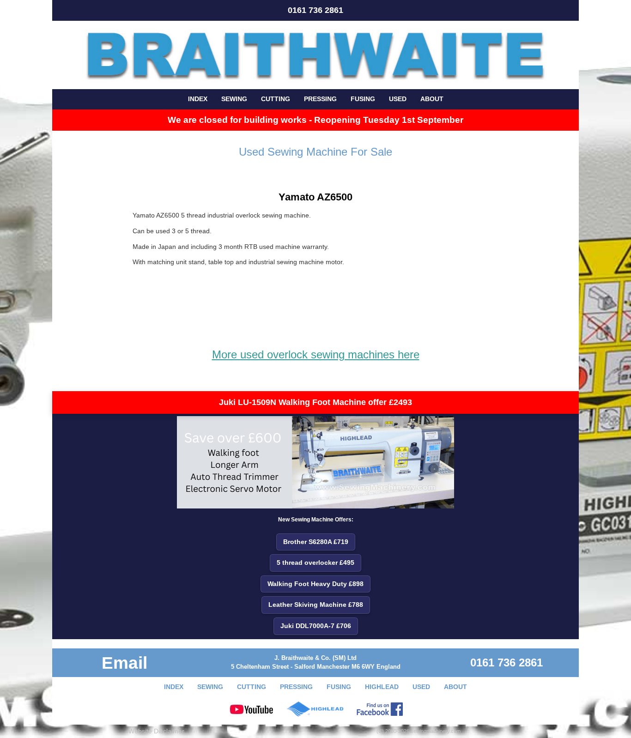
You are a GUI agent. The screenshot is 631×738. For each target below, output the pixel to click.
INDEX (197, 99)
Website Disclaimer (156, 731)
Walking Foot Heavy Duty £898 (315, 583)
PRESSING (320, 99)
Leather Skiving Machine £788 (315, 604)
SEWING (234, 99)
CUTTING (275, 99)
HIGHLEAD (382, 686)
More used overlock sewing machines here (315, 354)
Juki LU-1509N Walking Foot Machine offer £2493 (315, 402)
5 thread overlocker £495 (315, 562)
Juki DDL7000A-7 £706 (315, 625)
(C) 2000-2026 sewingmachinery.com (418, 731)
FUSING (363, 99)
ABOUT (431, 99)
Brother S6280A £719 (315, 541)
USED (398, 99)
